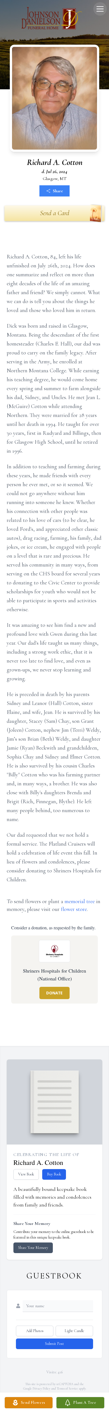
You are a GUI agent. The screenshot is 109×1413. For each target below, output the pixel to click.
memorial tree (80, 901)
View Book (26, 1174)
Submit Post (54, 1343)
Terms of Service (67, 1388)
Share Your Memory (33, 1247)
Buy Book (54, 1174)
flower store (74, 909)
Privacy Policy (41, 1388)
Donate (54, 992)
